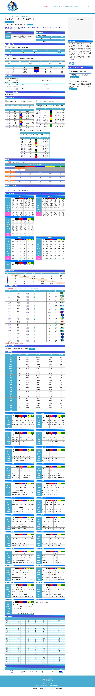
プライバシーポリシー (49, 688)
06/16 (9, 321)
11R (9, 115)
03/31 (9, 337)
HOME (6, 16)
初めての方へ (72, 59)
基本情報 (7, 27)
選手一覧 (46, 6)
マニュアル (44, 683)
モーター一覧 (61, 6)
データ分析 (51, 6)
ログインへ (30, 24)
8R (9, 111)
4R (9, 122)
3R (9, 125)
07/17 (9, 308)
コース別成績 (33, 27)
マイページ (86, 6)
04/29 (9, 334)
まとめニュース (77, 6)
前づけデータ (40, 27)
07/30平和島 (11, 671)
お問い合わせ (50, 683)
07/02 (9, 318)
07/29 (9, 302)
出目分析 (56, 6)
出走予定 (12, 27)
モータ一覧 (45, 679)
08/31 (9, 293)
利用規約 (41, 688)
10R (13, 69)
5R (13, 67)
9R (9, 117)
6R (9, 113)
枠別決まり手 (25, 27)
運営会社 (35, 688)
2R (13, 71)
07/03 (9, 315)
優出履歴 (17, 28)
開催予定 (67, 6)
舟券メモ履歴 (57, 27)
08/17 (9, 296)
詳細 (59, 52)
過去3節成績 (18, 27)
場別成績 (7, 28)
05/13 (9, 327)
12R (40, 114)
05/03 (9, 330)
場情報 (71, 6)
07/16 (9, 312)
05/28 (9, 324)
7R (24, 141)
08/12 (9, 299)
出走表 (42, 6)
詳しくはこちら (75, 77)
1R (39, 110)
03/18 (9, 340)
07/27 (9, 305)
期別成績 (12, 28)
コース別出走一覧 (49, 27)
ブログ (82, 6)
